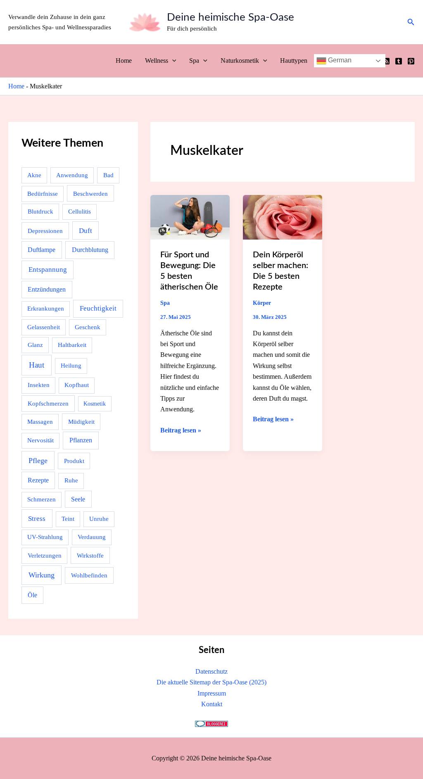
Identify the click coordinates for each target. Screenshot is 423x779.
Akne (34, 175)
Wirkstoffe (90, 555)
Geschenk (87, 327)
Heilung (71, 365)
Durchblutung (90, 250)
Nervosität (40, 440)
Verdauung (92, 537)
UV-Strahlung (45, 537)
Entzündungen (47, 289)
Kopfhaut (76, 385)
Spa (194, 60)
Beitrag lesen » (180, 431)
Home (124, 60)
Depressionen (45, 230)
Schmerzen (41, 499)
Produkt (74, 461)
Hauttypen (293, 60)
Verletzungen (45, 555)
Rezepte (38, 480)
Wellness (156, 60)
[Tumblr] (398, 61)
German (339, 60)
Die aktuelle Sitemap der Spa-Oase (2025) (211, 682)
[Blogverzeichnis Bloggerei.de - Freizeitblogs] (211, 723)
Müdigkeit (81, 421)
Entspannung (48, 269)
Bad (108, 175)
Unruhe (99, 518)
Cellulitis (79, 211)
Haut (36, 365)
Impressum (211, 693)
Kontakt (211, 704)
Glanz (35, 345)
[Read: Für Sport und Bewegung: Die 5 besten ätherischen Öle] (190, 216)
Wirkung (42, 575)
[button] (411, 22)
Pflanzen (80, 440)
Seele (78, 499)
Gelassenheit (43, 327)
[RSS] (386, 61)
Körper (262, 303)
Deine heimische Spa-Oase (230, 17)
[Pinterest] (411, 61)
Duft (85, 231)
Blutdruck (40, 211)
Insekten (39, 385)
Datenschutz (211, 671)
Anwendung (72, 175)
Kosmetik (94, 404)
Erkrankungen (45, 308)
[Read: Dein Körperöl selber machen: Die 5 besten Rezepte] (282, 216)
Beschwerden (90, 193)
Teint (68, 518)
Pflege (38, 460)
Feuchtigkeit (98, 308)
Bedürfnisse (42, 193)
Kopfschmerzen (48, 403)
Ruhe (71, 480)
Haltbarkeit (72, 345)
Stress (36, 518)
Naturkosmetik (240, 60)
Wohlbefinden (89, 575)
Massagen (40, 421)
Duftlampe (41, 249)
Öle (32, 594)
